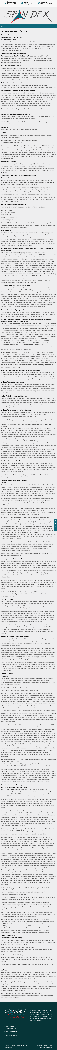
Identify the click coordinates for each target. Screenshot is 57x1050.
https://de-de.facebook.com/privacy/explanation (41, 710)
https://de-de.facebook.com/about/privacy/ (30, 819)
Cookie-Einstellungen (46, 1047)
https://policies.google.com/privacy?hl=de (13, 951)
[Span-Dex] (28, 15)
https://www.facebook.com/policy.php (40, 766)
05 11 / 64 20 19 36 (46, 4)
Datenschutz (48, 1045)
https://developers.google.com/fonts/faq (12, 949)
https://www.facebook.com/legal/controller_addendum (35, 741)
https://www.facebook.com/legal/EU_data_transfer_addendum (19, 764)
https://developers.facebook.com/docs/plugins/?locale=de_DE (19, 690)
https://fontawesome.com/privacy (20, 967)
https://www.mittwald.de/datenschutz (11, 142)
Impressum (39, 1045)
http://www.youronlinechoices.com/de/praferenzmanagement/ (19, 916)
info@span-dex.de (29, 4)
